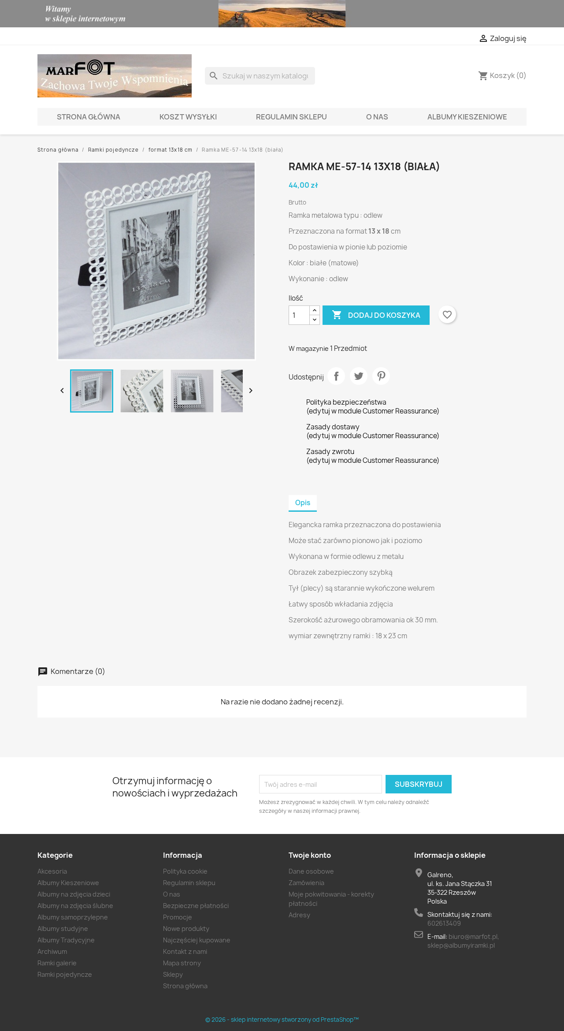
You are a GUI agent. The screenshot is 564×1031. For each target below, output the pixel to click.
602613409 (444, 923)
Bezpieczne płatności (196, 905)
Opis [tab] (302, 502)
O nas (377, 117)
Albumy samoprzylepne (72, 917)
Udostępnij (336, 376)
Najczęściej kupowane (196, 940)
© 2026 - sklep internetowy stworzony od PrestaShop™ (282, 1020)
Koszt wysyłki (188, 117)
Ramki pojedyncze (64, 974)
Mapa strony (182, 963)
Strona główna (88, 117)
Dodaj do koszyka (376, 314)
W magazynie (309, 348)
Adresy (299, 915)
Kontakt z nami (185, 951)
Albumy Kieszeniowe (467, 117)
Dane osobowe (311, 871)
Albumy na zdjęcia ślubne (75, 905)
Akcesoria (52, 871)
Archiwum (52, 951)
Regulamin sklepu (291, 117)
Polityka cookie (185, 871)
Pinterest (381, 376)
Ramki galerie (57, 963)
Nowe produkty (186, 928)
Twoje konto (310, 855)
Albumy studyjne (62, 928)
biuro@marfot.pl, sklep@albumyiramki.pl (463, 940)
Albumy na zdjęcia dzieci (73, 894)
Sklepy (173, 974)
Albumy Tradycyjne (66, 940)
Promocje (177, 917)
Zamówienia (306, 882)
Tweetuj (358, 376)
